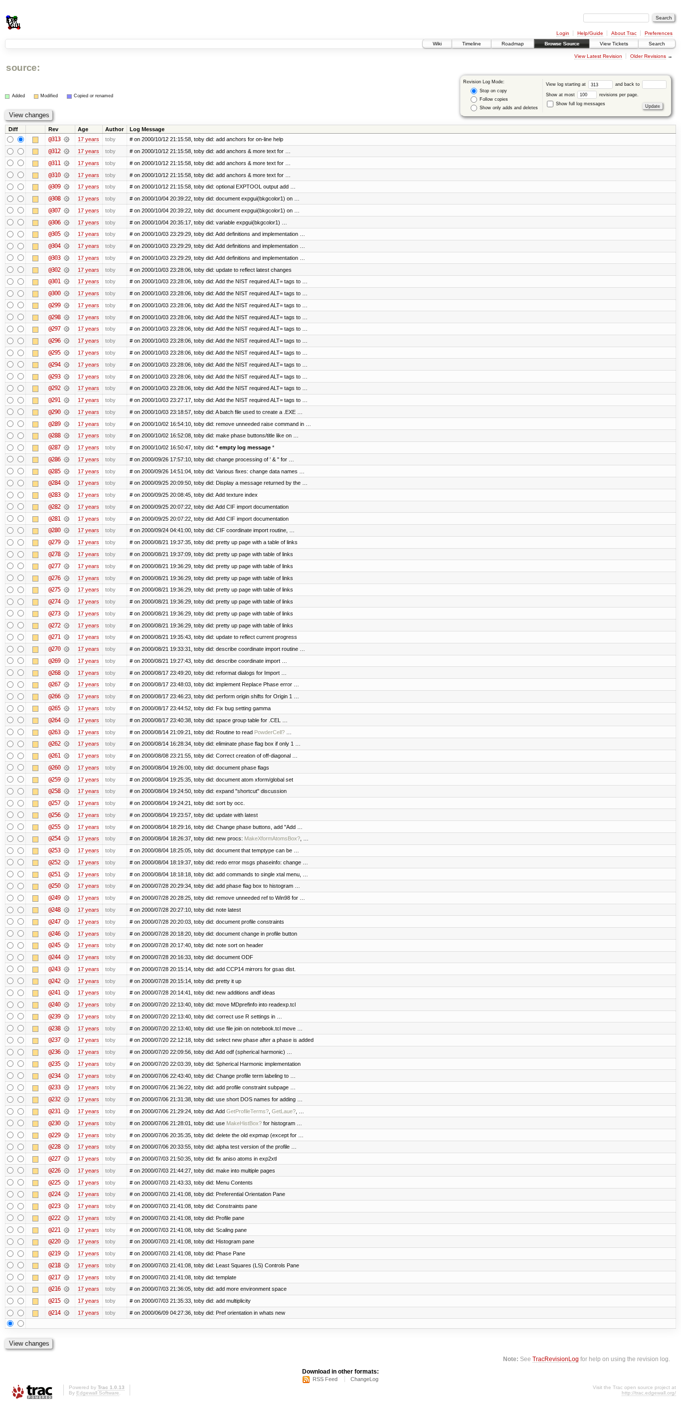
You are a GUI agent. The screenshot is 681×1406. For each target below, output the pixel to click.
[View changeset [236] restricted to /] (66, 1051)
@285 (54, 471)
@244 (54, 957)
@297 (54, 328)
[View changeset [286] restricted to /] (66, 459)
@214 (54, 1312)
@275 (54, 589)
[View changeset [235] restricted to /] (66, 1063)
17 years (88, 139)
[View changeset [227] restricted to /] (66, 1158)
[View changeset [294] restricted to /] (66, 364)
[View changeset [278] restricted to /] (66, 554)
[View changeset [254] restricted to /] (66, 838)
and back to (628, 84)
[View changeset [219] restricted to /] (66, 1253)
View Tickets (614, 43)
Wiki (437, 43)
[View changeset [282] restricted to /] (66, 506)
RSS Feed (325, 1379)
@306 (54, 222)
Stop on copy (492, 90)
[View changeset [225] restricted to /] (66, 1182)
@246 (54, 933)
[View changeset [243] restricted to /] (66, 969)
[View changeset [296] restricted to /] (66, 340)
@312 (54, 151)
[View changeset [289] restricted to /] (66, 423)
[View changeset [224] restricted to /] (66, 1194)
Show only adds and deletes (508, 107)
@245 (54, 945)
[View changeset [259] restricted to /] (66, 779)
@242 (54, 981)
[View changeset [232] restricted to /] (66, 1099)
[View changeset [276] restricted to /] (66, 578)
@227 (54, 1158)
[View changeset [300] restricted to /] (66, 293)
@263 (54, 732)
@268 (54, 672)
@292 (54, 388)
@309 (54, 186)
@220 (54, 1241)
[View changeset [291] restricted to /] (66, 400)
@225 (54, 1182)
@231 (54, 1111)
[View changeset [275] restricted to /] (66, 589)
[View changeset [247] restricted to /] (66, 921)
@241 (54, 992)
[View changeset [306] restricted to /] (66, 222)
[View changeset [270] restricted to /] (66, 648)
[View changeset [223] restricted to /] (66, 1206)
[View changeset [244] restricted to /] (66, 957)
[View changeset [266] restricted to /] (66, 696)
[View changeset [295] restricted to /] (66, 352)
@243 (54, 969)
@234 (54, 1075)
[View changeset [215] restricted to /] (66, 1300)
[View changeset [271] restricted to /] (66, 636)
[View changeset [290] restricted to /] (66, 411)
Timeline (471, 43)
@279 (54, 542)
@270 (54, 648)
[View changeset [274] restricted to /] (66, 601)
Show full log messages (579, 103)
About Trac (624, 33)
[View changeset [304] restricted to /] (66, 245)
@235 (54, 1063)
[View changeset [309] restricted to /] (66, 186)
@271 (54, 636)
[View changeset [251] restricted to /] (66, 874)
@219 (54, 1253)
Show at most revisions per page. (592, 94)
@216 (54, 1288)
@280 (54, 530)
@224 (54, 1194)
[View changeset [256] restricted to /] (66, 814)
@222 (54, 1217)
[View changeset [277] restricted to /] (66, 566)
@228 (54, 1146)
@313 (54, 139)
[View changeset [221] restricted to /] (66, 1229)
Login (562, 33)
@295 (54, 352)
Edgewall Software (97, 1393)
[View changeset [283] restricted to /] (66, 494)
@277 (54, 566)
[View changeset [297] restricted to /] (66, 328)
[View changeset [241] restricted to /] (66, 992)
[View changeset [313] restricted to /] (66, 139)
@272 (54, 625)
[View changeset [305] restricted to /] (66, 233)
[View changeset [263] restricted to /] (66, 732)
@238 (54, 1028)
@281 (54, 518)
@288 (54, 435)
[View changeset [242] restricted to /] (66, 981)
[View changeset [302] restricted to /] (66, 269)
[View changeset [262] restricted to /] (66, 743)
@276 (54, 578)
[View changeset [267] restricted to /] (66, 684)
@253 (54, 850)
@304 (54, 245)
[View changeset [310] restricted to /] (66, 175)
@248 (54, 909)
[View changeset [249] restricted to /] (66, 897)
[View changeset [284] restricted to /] (66, 482)
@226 (54, 1170)
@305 (54, 233)
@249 (54, 897)
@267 (54, 684)
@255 (54, 826)
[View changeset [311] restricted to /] (66, 163)
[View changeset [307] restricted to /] (66, 210)
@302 (54, 269)
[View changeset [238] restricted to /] (66, 1028)
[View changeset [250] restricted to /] (66, 885)
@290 (54, 411)
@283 (54, 494)
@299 (54, 305)
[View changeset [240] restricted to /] (66, 1004)
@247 (54, 921)
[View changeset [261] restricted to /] (66, 755)
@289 (54, 423)
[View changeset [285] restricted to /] (66, 471)
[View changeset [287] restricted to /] (66, 447)
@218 (54, 1265)
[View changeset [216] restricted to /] (66, 1288)
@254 (54, 838)
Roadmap (513, 43)
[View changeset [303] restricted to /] (66, 257)
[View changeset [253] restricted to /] (66, 850)
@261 (54, 755)
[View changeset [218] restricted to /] (66, 1265)
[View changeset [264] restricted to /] (66, 720)
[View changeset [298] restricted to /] (66, 317)
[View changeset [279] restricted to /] (66, 542)
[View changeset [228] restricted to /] (66, 1146)
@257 (54, 803)
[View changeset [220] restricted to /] (66, 1241)
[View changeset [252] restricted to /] (66, 862)
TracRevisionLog (555, 1359)
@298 (54, 317)
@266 (54, 696)
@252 (54, 862)
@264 (54, 720)
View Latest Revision (598, 56)
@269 (54, 660)
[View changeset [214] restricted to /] (66, 1312)
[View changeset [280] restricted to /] (66, 530)
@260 (54, 767)
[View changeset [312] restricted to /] (66, 151)
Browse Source (561, 43)
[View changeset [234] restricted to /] (66, 1075)
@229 (54, 1135)
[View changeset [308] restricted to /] (66, 198)
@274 (54, 601)
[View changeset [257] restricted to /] (66, 803)
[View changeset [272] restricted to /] (66, 625)
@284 (54, 482)
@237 (54, 1039)
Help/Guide (590, 33)
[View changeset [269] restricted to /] (66, 660)
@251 (54, 874)
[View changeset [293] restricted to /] (66, 376)
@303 (54, 257)
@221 (54, 1229)
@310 (54, 175)
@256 (54, 814)
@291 (54, 400)
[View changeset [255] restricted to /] (66, 826)
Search (657, 43)
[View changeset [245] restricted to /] (66, 945)
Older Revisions (648, 56)
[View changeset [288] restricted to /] (66, 435)
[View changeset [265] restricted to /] (66, 708)
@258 (54, 791)
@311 (54, 163)
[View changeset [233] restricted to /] (66, 1087)
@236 (54, 1051)
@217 (54, 1277)
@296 (54, 340)
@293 (54, 376)
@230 (54, 1123)
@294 (54, 364)
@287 (54, 447)
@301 (54, 281)
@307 (54, 210)
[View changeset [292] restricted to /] (66, 388)
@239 (54, 1016)
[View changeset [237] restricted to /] (66, 1039)
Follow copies (493, 99)
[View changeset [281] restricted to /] (66, 518)
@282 (54, 506)
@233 (54, 1087)
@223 (54, 1206)
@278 (54, 554)
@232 (54, 1099)
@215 (54, 1300)
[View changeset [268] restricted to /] (66, 672)
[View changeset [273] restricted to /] (66, 613)
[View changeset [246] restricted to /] (66, 933)
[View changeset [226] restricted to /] (66, 1170)
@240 (54, 1004)
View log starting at (566, 84)
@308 (54, 198)
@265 (54, 708)
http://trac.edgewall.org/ (649, 1393)
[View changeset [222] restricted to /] (66, 1217)
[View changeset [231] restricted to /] (66, 1111)
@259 (54, 779)
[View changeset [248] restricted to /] (66, 909)
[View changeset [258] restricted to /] (66, 791)
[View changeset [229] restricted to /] (66, 1135)
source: (23, 67)
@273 (54, 613)
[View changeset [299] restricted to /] (66, 305)
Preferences (659, 33)
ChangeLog (364, 1379)
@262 (54, 743)
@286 (54, 459)
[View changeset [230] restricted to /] (66, 1123)
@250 (54, 885)
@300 (54, 293)
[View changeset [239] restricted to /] (66, 1016)
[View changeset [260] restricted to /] (66, 767)
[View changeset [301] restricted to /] (66, 281)
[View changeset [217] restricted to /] (66, 1277)
